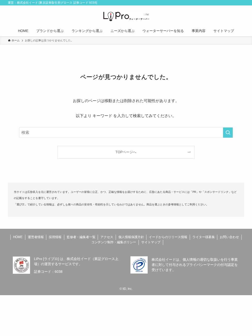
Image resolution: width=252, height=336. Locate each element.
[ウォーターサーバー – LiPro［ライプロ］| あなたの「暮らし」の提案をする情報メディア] (126, 16)
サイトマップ (150, 242)
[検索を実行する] (228, 132)
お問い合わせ (229, 237)
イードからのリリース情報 (168, 237)
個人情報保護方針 (131, 237)
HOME (18, 237)
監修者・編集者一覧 (81, 237)
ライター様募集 (203, 237)
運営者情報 (36, 237)
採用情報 (55, 237)
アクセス (106, 237)
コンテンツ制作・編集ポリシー (113, 242)
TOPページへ (125, 152)
